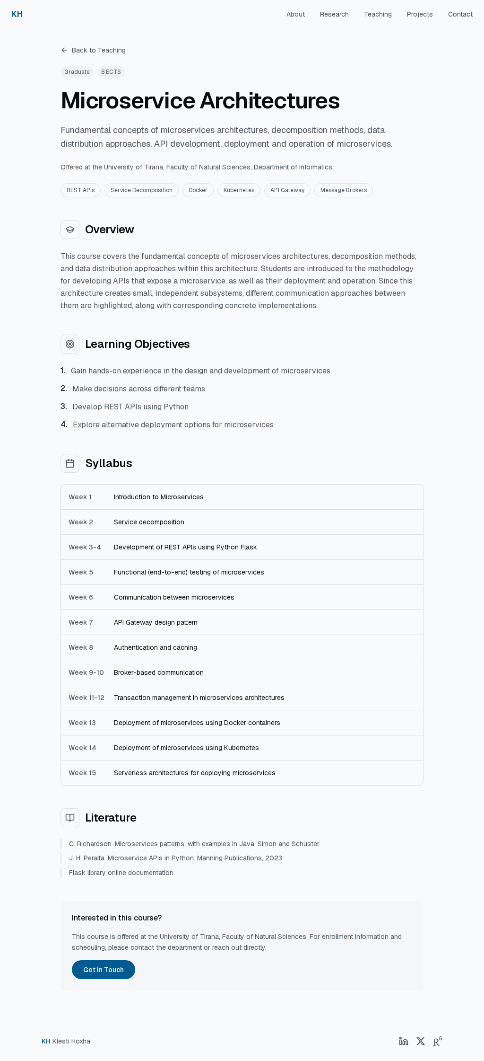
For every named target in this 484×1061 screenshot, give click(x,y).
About (295, 14)
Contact (460, 14)
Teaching (378, 14)
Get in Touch (103, 969)
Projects (420, 14)
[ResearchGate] (437, 1041)
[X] (420, 1041)
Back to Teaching (99, 50)
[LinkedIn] (403, 1041)
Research (334, 14)
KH (16, 14)
